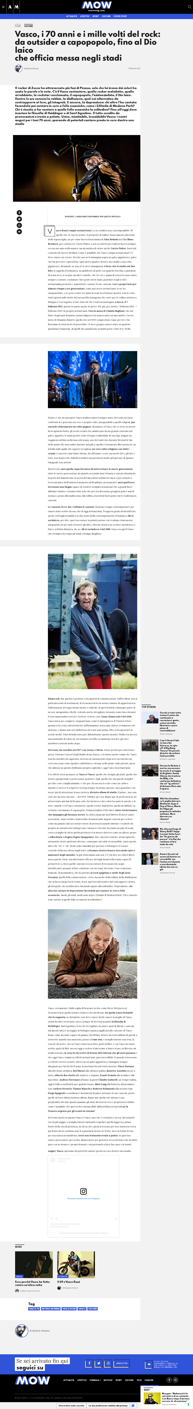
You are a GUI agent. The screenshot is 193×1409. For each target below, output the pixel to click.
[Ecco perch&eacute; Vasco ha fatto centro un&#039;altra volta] (34, 1264)
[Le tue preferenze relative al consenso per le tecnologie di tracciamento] (188, 1404)
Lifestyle (84, 16)
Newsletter (121, 1363)
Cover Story (120, 16)
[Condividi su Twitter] (19, 219)
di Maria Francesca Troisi (30, 1291)
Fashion (149, 1380)
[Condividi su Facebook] (19, 212)
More (18, 1247)
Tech (139, 1380)
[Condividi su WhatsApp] (19, 225)
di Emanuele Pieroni (70, 1288)
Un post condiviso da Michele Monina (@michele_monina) (83, 1233)
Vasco (81, 1309)
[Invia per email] (19, 231)
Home (18, 26)
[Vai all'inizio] (32, 1380)
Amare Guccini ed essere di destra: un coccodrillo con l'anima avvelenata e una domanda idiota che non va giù (170, 862)
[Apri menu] (3, 7)
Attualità (71, 16)
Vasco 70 (34, 1309)
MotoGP (108, 1380)
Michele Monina (51, 1309)
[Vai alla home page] (96, 5)
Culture (106, 16)
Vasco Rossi (69, 1309)
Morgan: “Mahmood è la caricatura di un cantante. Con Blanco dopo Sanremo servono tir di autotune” (175, 1398)
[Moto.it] (16, 7)
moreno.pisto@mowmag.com (165, 1367)
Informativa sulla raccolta (71, 1405)
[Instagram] (108, 1363)
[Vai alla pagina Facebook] (169, 1380)
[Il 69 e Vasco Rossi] (76, 1264)
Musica (19, 1276)
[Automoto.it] (10, 7)
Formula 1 (95, 1380)
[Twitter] (99, 1363)
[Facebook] (89, 1363)
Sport (96, 16)
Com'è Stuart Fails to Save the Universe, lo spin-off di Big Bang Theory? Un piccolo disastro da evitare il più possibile (170, 748)
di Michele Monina (31, 68)
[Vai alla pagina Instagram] (175, 1380)
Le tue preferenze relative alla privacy (108, 1405)
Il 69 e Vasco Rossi (68, 1282)
